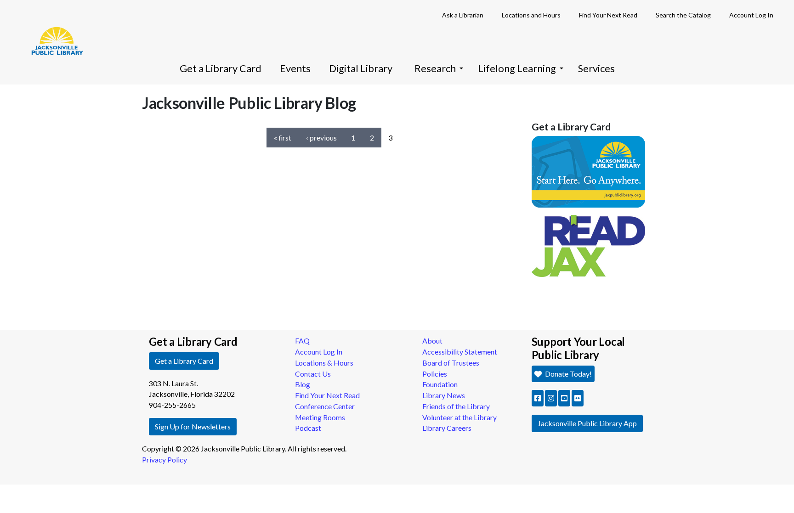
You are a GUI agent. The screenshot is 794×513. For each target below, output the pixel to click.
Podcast (308, 427)
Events (295, 68)
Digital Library (360, 68)
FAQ (302, 340)
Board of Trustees (450, 362)
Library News (443, 395)
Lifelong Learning (517, 68)
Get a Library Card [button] (184, 360)
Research (435, 68)
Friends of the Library (456, 406)
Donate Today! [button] (568, 373)
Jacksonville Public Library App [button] (587, 423)
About (432, 340)
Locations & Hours (324, 362)
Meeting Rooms (320, 417)
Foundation (440, 384)
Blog (302, 384)
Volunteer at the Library (459, 417)
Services (596, 68)
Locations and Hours (531, 15)
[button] (538, 398)
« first (282, 137)
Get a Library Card (220, 68)
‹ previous (321, 137)
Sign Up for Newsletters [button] (193, 426)
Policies (434, 373)
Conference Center (325, 406)
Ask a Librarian (462, 15)
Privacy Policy (164, 459)
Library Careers (446, 427)
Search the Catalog (683, 15)
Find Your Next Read (608, 15)
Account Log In (751, 15)
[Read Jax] (589, 244)
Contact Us (313, 373)
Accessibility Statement (459, 351)
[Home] (52, 27)
